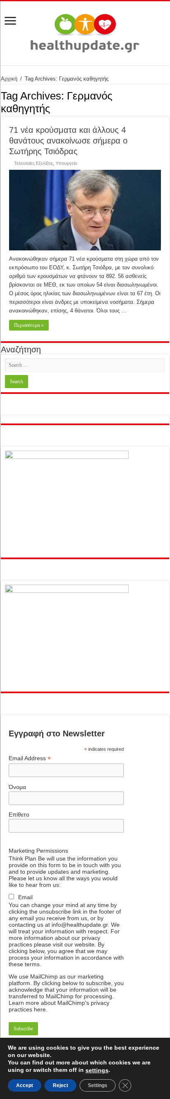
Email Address (30, 758)
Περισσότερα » (29, 325)
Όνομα (17, 787)
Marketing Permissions (38, 850)
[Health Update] (85, 32)
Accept (24, 1085)
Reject (60, 1085)
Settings (97, 1085)
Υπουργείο (66, 163)
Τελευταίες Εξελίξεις (33, 163)
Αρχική (9, 79)
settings (97, 1070)
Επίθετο (19, 814)
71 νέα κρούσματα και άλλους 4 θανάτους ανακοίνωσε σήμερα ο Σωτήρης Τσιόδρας (68, 140)
